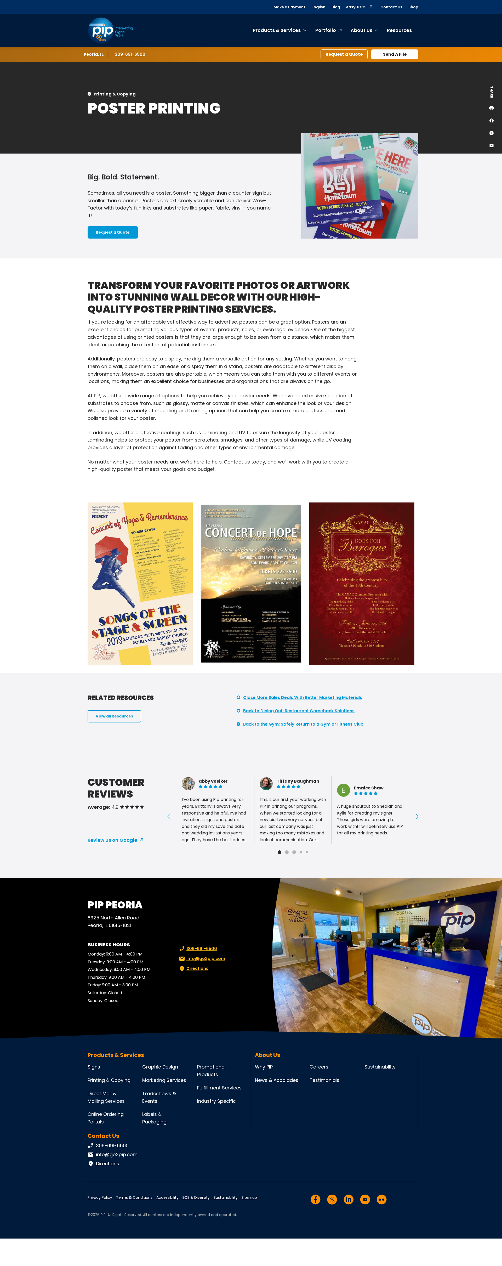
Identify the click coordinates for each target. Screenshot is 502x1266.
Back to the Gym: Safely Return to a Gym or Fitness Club (303, 724)
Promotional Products (211, 1071)
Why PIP (264, 1067)
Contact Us (391, 7)
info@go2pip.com (205, 959)
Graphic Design (160, 1067)
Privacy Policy (100, 1197)
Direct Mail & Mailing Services (106, 1097)
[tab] (279, 852)
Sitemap (249, 1197)
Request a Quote (344, 54)
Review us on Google (112, 840)
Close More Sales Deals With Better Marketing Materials (302, 697)
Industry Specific (216, 1101)
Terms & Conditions (134, 1197)
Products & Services (277, 30)
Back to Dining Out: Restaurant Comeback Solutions (299, 711)
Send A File (395, 54)
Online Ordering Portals (106, 1118)
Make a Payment (289, 7)
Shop (413, 7)
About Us (361, 30)
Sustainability (380, 1067)
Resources (399, 30)
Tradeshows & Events (159, 1097)
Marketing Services (164, 1080)
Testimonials (324, 1080)
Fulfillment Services (219, 1087)
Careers (319, 1067)
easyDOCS (356, 7)
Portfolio (325, 30)
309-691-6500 (130, 54)
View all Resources (114, 716)
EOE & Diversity (196, 1197)
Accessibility (167, 1197)
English (318, 7)
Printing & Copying (115, 94)
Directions (197, 968)
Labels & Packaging (154, 1118)
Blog (336, 7)
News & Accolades (276, 1080)
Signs (94, 1067)
